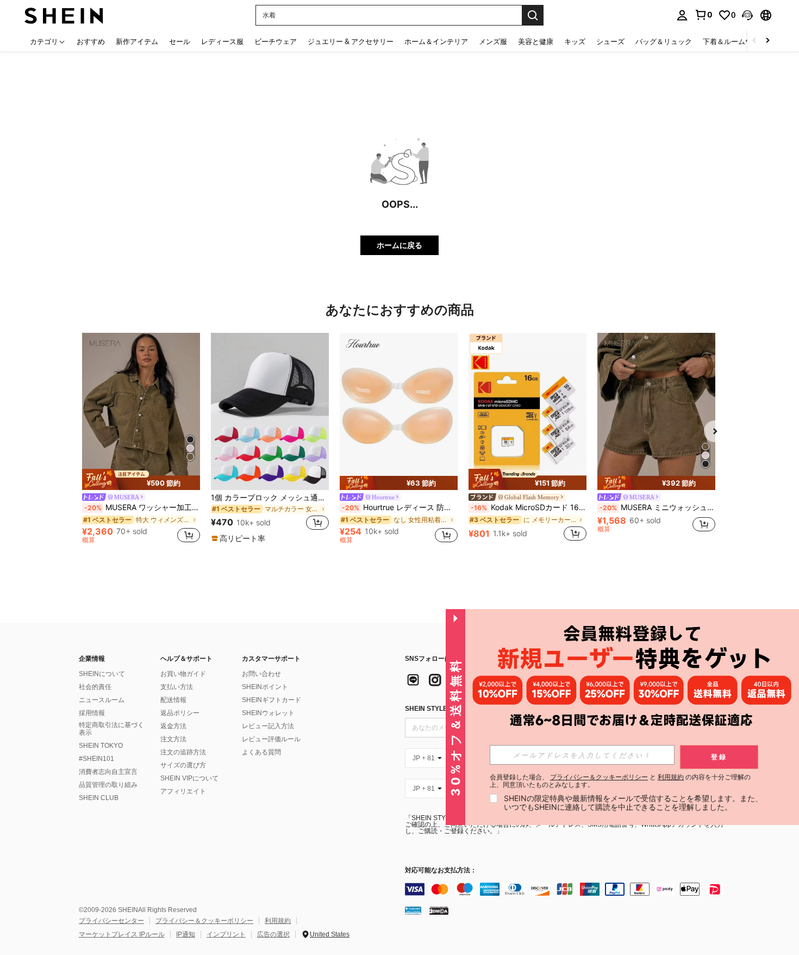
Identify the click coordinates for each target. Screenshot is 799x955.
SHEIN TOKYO (101, 745)
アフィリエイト (183, 791)
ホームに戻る (399, 245)
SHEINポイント (265, 687)
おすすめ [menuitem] (91, 41)
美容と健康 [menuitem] (535, 41)
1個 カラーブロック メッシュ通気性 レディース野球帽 (270, 497)
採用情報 (92, 713)
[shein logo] (63, 15)
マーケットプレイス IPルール (122, 934)
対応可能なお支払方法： (441, 870)
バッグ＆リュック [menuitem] (663, 41)
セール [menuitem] (179, 41)
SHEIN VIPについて (189, 778)
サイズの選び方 (183, 765)
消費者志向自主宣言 (108, 772)
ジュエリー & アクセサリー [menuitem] (351, 41)
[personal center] (682, 15)
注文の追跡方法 (183, 752)
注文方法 (173, 739)
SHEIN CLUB (98, 798)
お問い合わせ (261, 674)
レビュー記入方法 (268, 726)
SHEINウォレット (268, 713)
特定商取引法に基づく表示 (111, 728)
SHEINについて (102, 674)
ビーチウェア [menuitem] (275, 41)
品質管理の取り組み (108, 785)
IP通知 (185, 934)
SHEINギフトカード (271, 700)
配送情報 (173, 700)
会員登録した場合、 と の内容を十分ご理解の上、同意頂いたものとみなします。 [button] (620, 781)
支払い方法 (176, 687)
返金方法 (173, 726)
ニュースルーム (101, 700)
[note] (141, 479)
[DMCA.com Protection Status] (438, 910)
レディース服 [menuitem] (222, 41)
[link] (703, 14)
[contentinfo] (568, 889)
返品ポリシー (179, 713)
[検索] (533, 15)
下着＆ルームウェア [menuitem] (734, 41)
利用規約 (278, 921)
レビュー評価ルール (271, 739)
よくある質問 (261, 752)
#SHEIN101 (96, 758)
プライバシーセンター (111, 921)
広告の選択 (273, 934)
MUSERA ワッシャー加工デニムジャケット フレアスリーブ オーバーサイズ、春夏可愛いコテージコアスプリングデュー (142, 507)
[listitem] (141, 440)
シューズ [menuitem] (610, 41)
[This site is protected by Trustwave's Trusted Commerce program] (413, 910)
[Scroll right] (767, 41)
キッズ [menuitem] (574, 41)
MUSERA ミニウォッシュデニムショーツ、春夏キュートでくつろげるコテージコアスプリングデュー (657, 507)
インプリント (226, 934)
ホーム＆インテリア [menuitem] (436, 41)
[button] (747, 15)
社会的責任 (95, 687)
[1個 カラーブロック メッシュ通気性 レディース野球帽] (270, 411)
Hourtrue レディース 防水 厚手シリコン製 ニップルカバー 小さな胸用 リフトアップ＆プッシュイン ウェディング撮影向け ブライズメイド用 (400, 507)
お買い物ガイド (183, 674)
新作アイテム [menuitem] (137, 41)
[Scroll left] (754, 41)
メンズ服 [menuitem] (493, 41)
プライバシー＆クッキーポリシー (204, 921)
